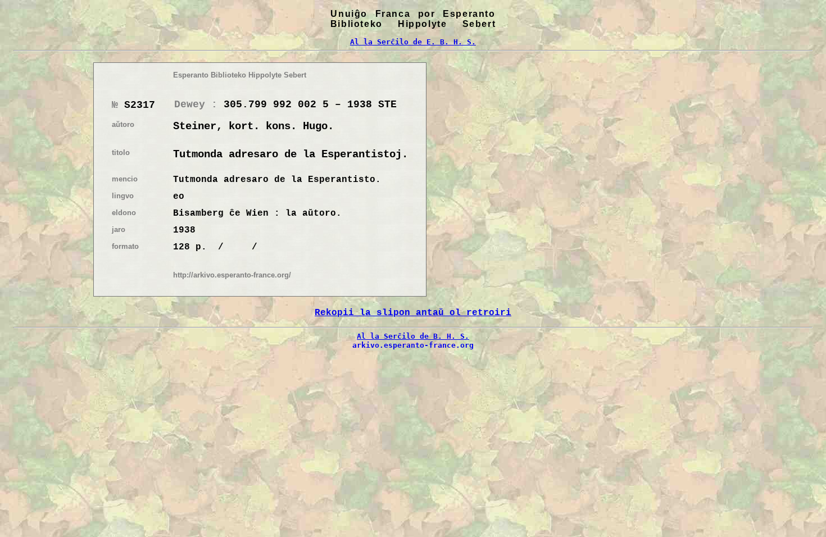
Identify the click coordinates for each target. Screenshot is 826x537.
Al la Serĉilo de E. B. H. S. (413, 42)
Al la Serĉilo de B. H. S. (413, 336)
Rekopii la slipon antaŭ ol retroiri (413, 313)
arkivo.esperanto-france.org (413, 345)
